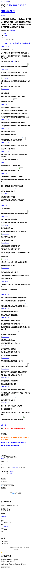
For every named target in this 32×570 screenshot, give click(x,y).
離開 (9, 567)
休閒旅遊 (12, 30)
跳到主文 (3, 15)
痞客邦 (13, 467)
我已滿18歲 (3, 567)
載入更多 (3, 478)
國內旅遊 (12, 471)
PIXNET (7, 547)
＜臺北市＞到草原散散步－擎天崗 (17, 43)
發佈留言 (3, 487)
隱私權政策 (26, 547)
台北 (11, 473)
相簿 (5, 33)
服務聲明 (16, 549)
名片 (5, 37)
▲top (2, 475)
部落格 (5, 35)
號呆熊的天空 (8, 11)
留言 (17, 467)
